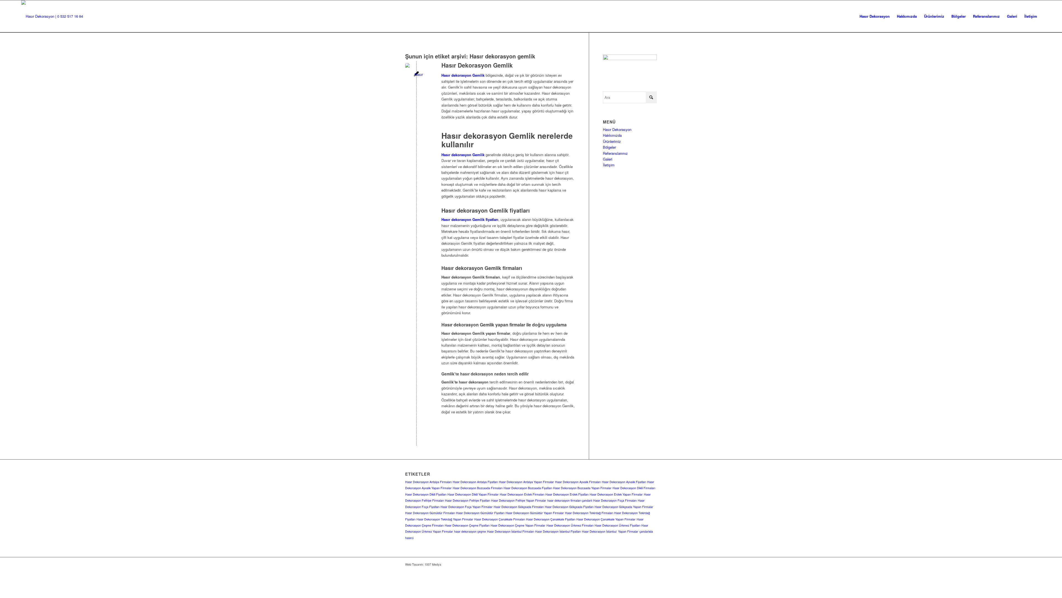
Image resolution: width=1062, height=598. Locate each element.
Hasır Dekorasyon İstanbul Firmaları (510, 531)
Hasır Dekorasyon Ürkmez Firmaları (570, 525)
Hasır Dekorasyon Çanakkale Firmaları (499, 519)
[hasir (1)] (52, 16)
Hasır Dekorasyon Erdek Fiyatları (567, 494)
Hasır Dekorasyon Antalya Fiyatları (475, 482)
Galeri (607, 159)
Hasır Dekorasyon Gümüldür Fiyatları (480, 513)
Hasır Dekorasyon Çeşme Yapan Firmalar (518, 525)
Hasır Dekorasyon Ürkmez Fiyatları (617, 525)
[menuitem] (874, 16)
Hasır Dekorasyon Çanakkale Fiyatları (550, 519)
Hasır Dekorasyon (617, 129)
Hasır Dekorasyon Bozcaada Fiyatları (528, 488)
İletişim (609, 164)
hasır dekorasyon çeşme (470, 531)
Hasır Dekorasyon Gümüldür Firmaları (430, 513)
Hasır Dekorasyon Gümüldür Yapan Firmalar (535, 513)
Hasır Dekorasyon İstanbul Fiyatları (558, 531)
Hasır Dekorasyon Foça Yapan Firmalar (467, 507)
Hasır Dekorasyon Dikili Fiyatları (425, 494)
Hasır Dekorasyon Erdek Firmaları (522, 494)
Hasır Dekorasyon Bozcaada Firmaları (478, 488)
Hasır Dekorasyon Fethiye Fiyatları (467, 500)
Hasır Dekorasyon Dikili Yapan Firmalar (473, 494)
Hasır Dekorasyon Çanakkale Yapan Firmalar (606, 519)
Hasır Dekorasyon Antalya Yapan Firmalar (526, 482)
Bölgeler (609, 147)
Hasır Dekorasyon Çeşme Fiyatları (467, 525)
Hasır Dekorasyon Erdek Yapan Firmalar (616, 494)
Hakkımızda (612, 135)
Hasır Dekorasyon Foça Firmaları (615, 500)
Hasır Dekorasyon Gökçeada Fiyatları (569, 507)
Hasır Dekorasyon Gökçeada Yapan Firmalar (624, 507)
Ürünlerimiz (612, 141)
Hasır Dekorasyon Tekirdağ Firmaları (589, 513)
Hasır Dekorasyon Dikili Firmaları (634, 488)
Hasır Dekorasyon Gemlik (477, 65)
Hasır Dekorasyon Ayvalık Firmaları (578, 482)
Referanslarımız (615, 153)
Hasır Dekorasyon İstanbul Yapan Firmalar (610, 531)
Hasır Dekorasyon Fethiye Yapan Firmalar (518, 500)
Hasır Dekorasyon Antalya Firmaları (428, 482)
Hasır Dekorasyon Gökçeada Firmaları (519, 507)
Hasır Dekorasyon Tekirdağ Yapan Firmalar (445, 519)
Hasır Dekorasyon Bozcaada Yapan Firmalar (582, 488)
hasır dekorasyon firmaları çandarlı (569, 500)
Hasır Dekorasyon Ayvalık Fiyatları (624, 482)
